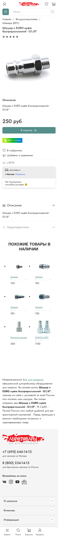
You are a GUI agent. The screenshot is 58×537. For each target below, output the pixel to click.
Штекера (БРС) (10, 23)
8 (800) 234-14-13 (15, 462)
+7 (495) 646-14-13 (17, 451)
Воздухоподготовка (26, 19)
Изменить (20, 174)
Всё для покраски (33, 379)
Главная (6, 19)
